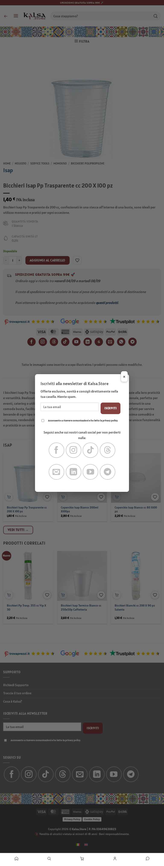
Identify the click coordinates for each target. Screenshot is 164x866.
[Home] (16, 858)
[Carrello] (82, 858)
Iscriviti (110, 408)
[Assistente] (147, 858)
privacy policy (109, 420)
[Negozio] (49, 858)
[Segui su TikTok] (90, 450)
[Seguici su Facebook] (56, 450)
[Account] (114, 858)
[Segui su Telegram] (107, 472)
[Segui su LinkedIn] (73, 472)
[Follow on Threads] (107, 450)
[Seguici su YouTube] (90, 472)
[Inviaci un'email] (56, 472)
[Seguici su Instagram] (73, 450)
